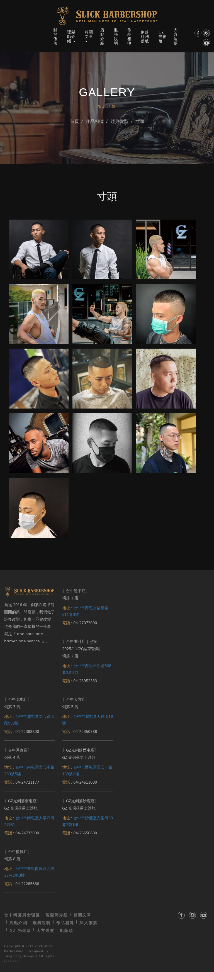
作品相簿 (129, 36)
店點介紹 (102, 36)
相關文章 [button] (89, 34)
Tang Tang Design (19, 956)
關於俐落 (56, 36)
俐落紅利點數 (145, 36)
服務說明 (116, 36)
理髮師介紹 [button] (71, 36)
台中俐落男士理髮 (22, 915)
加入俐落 (88, 922)
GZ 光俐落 (163, 36)
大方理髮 (176, 36)
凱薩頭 (67, 930)
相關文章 (83, 915)
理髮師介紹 (57, 915)
